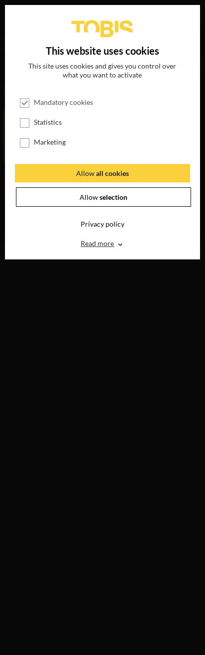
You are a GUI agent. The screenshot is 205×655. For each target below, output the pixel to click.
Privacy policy (102, 224)
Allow (102, 173)
